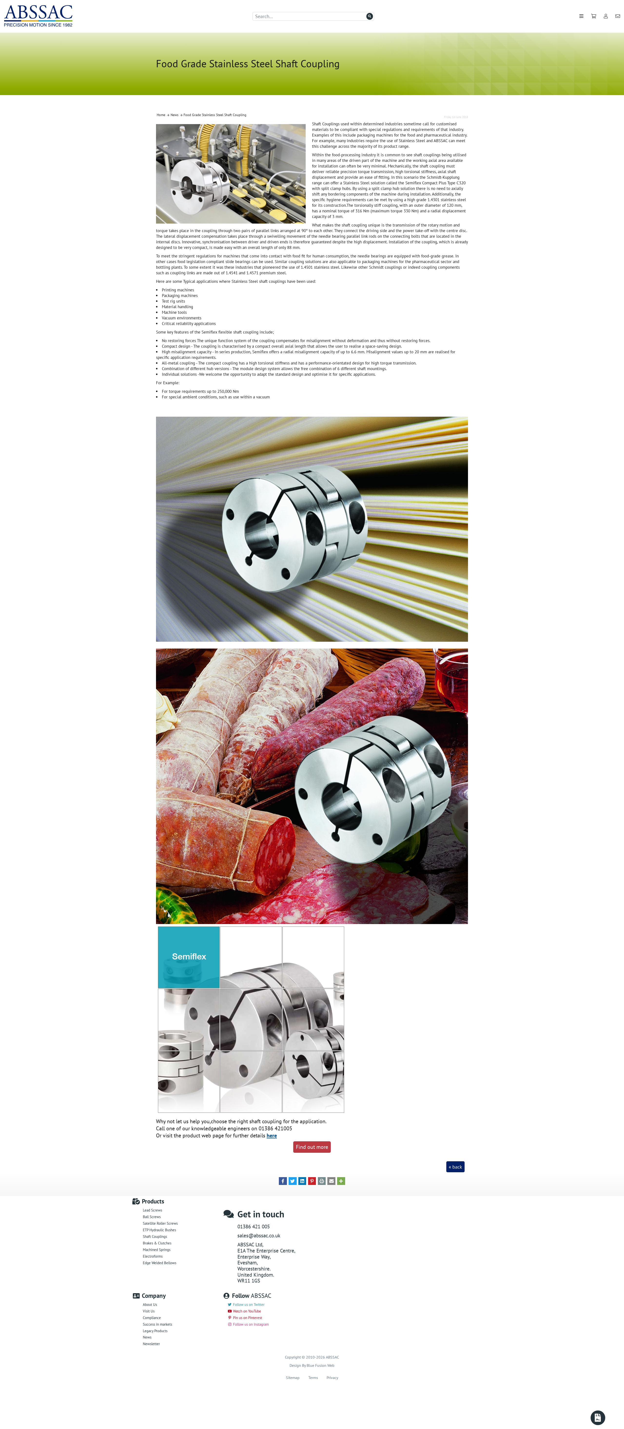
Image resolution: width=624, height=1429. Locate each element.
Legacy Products (155, 1331)
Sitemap (293, 1377)
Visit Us (149, 1311)
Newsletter (151, 1343)
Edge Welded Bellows (159, 1263)
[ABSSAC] (41, 16)
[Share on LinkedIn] (302, 1180)
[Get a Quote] (598, 1417)
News (147, 1337)
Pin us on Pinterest (247, 1317)
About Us (150, 1304)
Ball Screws (152, 1216)
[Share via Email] (331, 1180)
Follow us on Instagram (251, 1324)
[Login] (606, 16)
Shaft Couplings (155, 1236)
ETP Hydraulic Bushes (159, 1230)
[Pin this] (312, 1180)
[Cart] (593, 16)
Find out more (312, 1146)
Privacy (332, 1377)
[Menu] (581, 16)
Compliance (152, 1317)
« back (455, 1167)
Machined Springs (156, 1249)
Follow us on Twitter (248, 1304)
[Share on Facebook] (283, 1180)
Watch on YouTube (247, 1311)
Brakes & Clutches (157, 1243)
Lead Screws (152, 1210)
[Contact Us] (618, 16)
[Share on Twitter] (293, 1180)
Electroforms (153, 1256)
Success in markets (157, 1324)
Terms (313, 1377)
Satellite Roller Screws (160, 1223)
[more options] (341, 1180)
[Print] (322, 1180)
